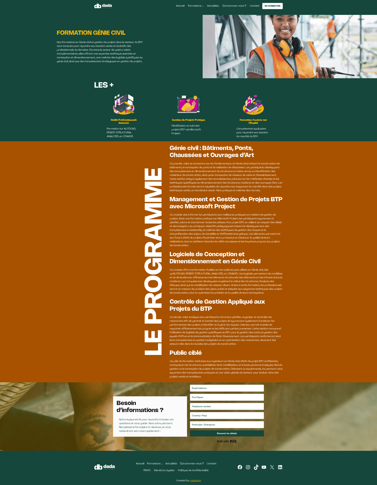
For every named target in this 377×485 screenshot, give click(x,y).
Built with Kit (227, 441)
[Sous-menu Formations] (203, 6)
